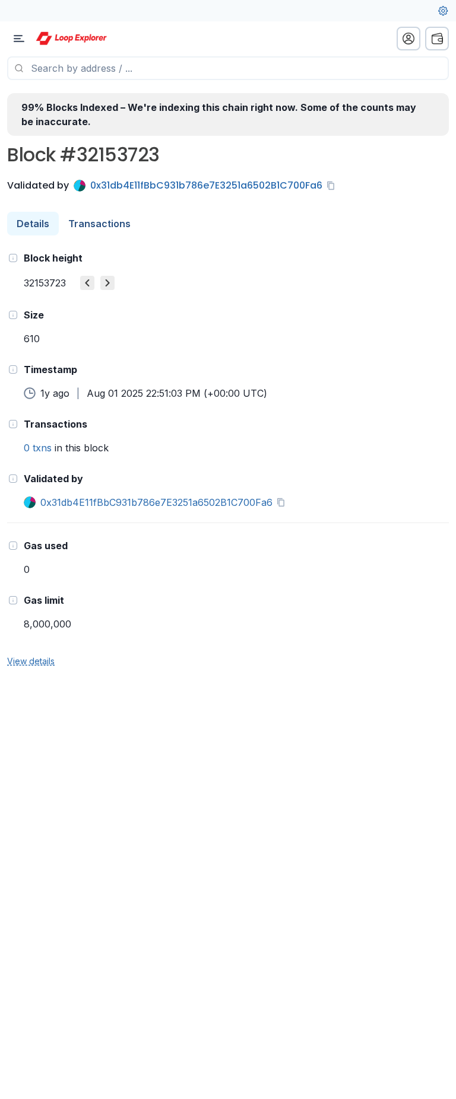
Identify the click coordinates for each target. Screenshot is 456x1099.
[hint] (13, 258)
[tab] (33, 223)
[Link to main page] (71, 38)
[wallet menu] (437, 38)
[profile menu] (408, 38)
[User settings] (443, 11)
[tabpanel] (228, 459)
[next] (107, 283)
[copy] (333, 186)
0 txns (38, 448)
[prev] (87, 283)
